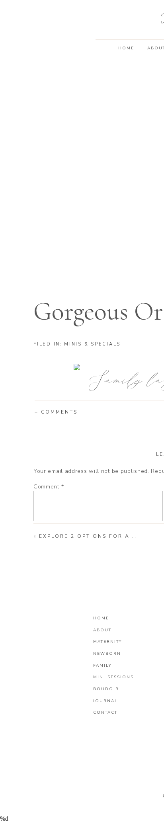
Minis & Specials (92, 344)
